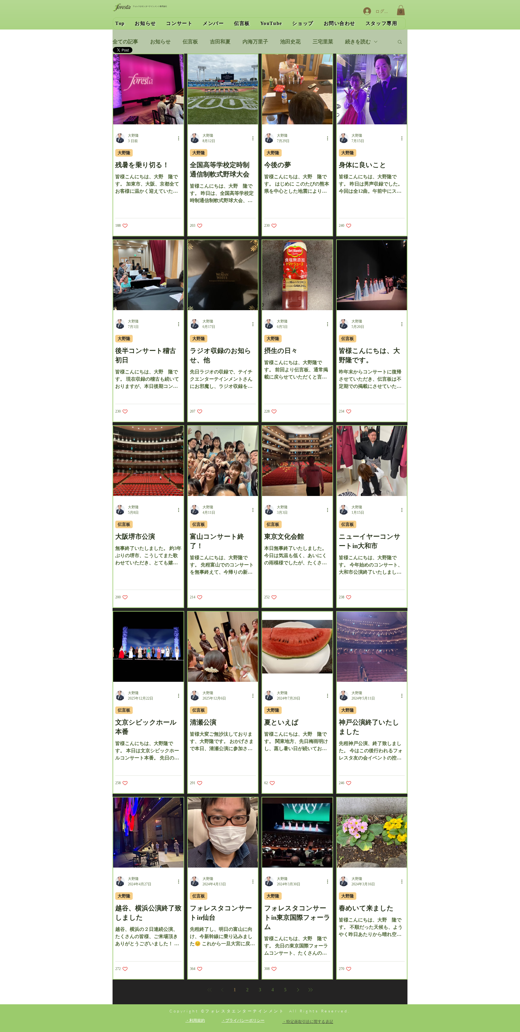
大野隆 (124, 153)
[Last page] (310, 989)
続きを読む (358, 42)
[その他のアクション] (180, 138)
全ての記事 (125, 42)
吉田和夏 (220, 42)
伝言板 (190, 42)
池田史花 (290, 42)
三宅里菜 (323, 42)
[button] (401, 10)
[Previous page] (222, 989)
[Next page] (297, 989)
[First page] (209, 989)
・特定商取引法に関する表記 (307, 1022)
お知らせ (160, 42)
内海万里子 (255, 42)
